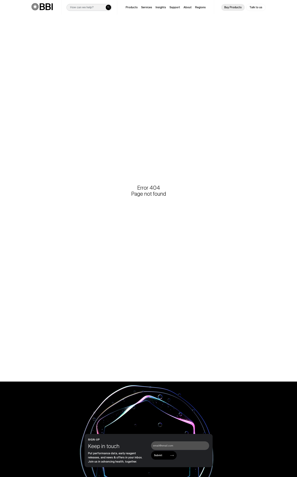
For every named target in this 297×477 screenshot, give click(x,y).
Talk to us (255, 7)
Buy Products (233, 7)
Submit (158, 455)
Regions (200, 7)
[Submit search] (108, 7)
